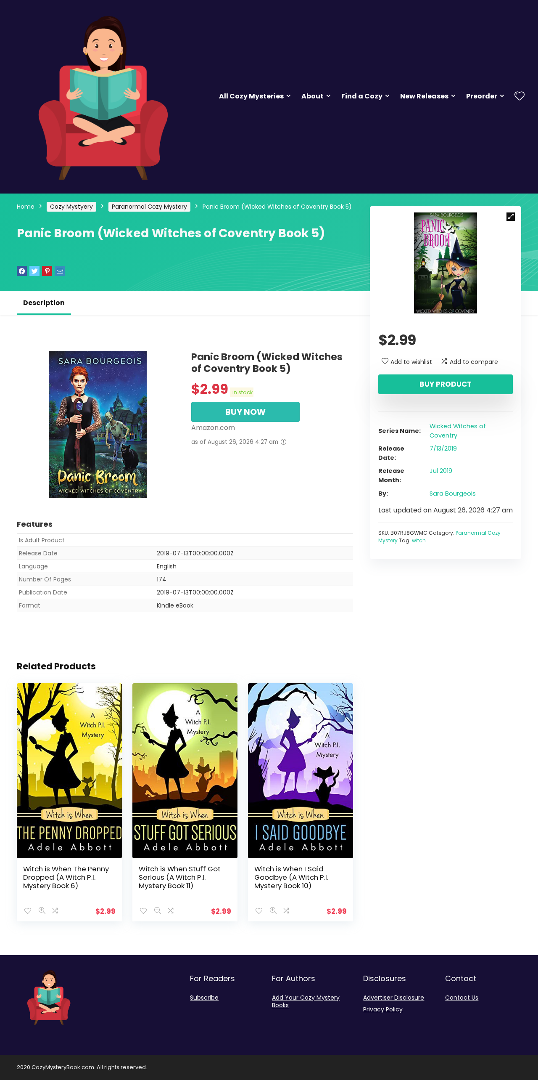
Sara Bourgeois (453, 493)
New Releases (424, 96)
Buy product (445, 384)
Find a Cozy (361, 96)
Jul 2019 (441, 471)
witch (419, 540)
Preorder (481, 96)
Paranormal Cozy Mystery (149, 206)
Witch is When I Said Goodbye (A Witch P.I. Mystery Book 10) (291, 877)
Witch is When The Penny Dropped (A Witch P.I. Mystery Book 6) (66, 877)
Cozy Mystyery (71, 206)
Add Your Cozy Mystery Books (306, 1001)
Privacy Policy (383, 1009)
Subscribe (204, 997)
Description (44, 303)
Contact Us (461, 997)
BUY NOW (245, 412)
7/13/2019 (443, 448)
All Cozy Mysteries (251, 96)
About (312, 96)
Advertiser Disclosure (393, 997)
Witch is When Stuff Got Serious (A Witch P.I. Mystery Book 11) (180, 877)
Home (25, 206)
